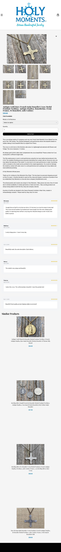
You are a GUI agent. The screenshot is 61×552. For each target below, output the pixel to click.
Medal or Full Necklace (9, 119)
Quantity (5, 126)
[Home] (30, 15)
